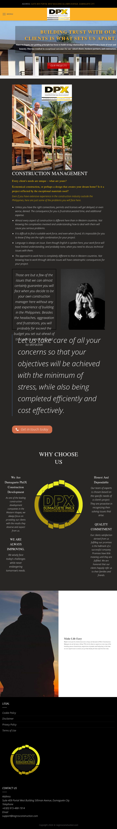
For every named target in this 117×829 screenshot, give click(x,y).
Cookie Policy (9, 713)
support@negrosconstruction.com (20, 816)
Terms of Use (9, 730)
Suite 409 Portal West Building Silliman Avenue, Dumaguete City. (63, 4)
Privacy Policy (9, 724)
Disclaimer (8, 718)
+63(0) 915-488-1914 (13, 808)
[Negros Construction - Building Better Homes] (58, 14)
